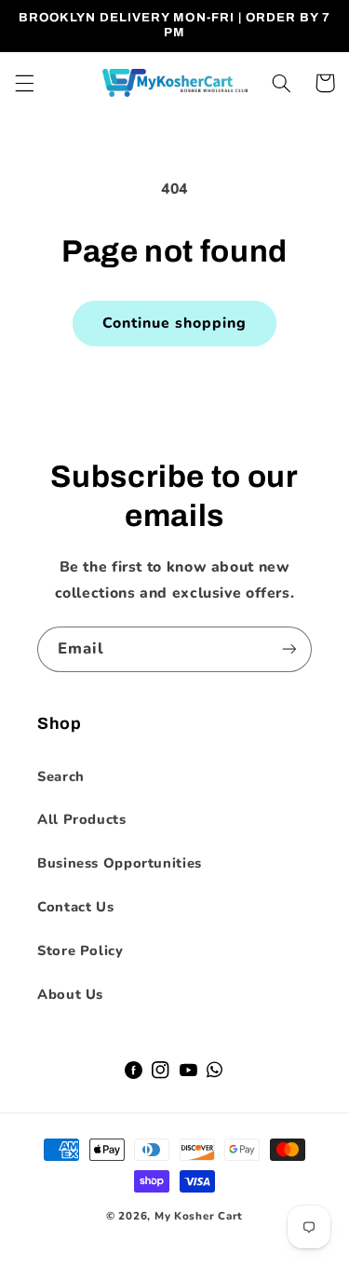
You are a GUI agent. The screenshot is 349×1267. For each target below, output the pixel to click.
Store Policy (80, 950)
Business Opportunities (119, 863)
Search (61, 776)
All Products (82, 819)
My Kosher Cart (198, 1215)
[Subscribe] (289, 649)
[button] (24, 82)
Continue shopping (175, 323)
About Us (70, 994)
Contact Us (75, 906)
